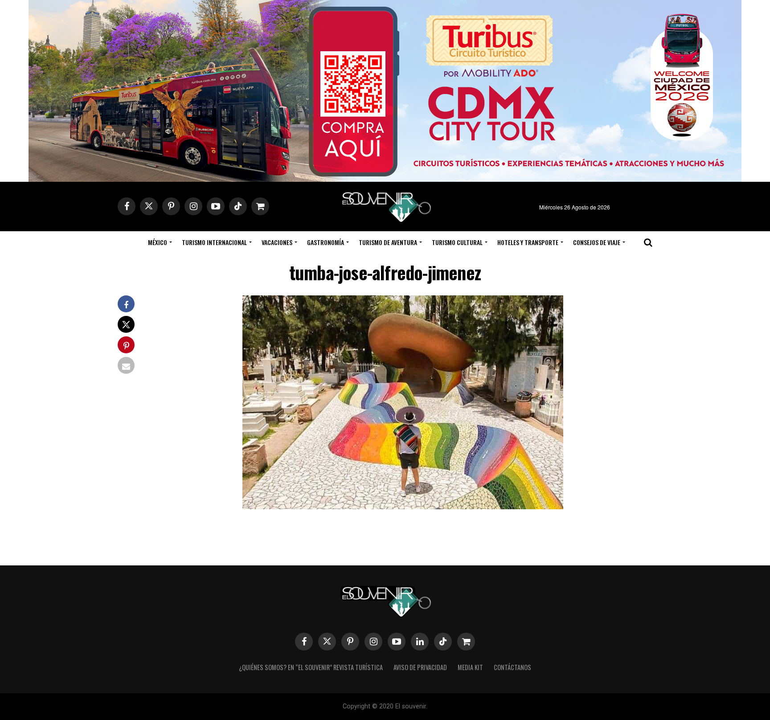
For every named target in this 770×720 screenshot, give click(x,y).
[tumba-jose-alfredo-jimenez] (402, 506)
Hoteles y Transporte (527, 242)
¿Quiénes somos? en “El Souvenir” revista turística (311, 667)
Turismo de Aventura (388, 242)
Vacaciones (277, 242)
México (157, 242)
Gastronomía (325, 242)
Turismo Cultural (457, 242)
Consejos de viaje (596, 242)
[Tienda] (466, 641)
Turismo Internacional (214, 242)
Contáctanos (512, 667)
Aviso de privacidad (420, 667)
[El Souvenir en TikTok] (443, 641)
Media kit (470, 667)
